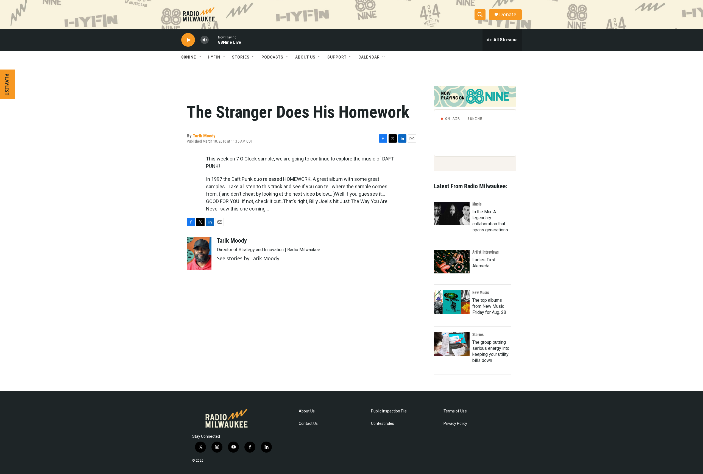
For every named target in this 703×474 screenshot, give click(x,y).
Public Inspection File (389, 411)
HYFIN (214, 57)
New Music (480, 292)
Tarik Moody (204, 135)
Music (477, 204)
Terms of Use (455, 411)
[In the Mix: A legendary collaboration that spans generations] (452, 213)
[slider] (213, 40)
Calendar (369, 57)
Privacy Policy (455, 424)
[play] (188, 40)
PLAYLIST (7, 84)
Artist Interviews (485, 252)
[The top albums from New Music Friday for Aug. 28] (452, 302)
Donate (507, 14)
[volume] (204, 40)
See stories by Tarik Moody (248, 258)
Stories (478, 334)
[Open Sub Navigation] (200, 57)
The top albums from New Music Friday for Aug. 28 (489, 306)
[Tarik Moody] (199, 253)
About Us (307, 411)
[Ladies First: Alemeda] (452, 261)
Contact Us (308, 424)
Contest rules (382, 424)
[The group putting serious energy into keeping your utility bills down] (452, 344)
